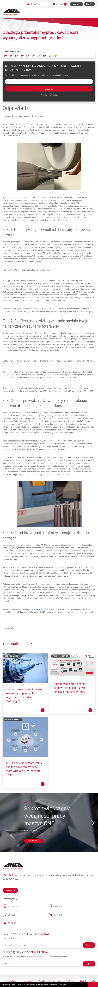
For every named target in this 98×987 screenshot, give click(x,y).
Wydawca (72, 981)
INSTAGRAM (13, 907)
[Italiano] (28, 55)
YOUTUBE (12, 923)
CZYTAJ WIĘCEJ (32, 841)
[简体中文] (5, 55)
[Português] (44, 55)
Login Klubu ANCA (87, 981)
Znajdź (89, 945)
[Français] (16, 55)
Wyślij (89, 964)
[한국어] (39, 55)
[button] (92, 822)
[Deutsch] (22, 55)
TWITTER (58, 915)
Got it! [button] (93, 984)
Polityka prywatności (49, 95)
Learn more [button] (62, 984)
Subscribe (49, 89)
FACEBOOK (59, 907)
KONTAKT (9, 890)
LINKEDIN (12, 915)
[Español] (56, 55)
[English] (11, 55)
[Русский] (50, 55)
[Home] (12, 12)
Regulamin (43, 981)
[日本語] (33, 55)
